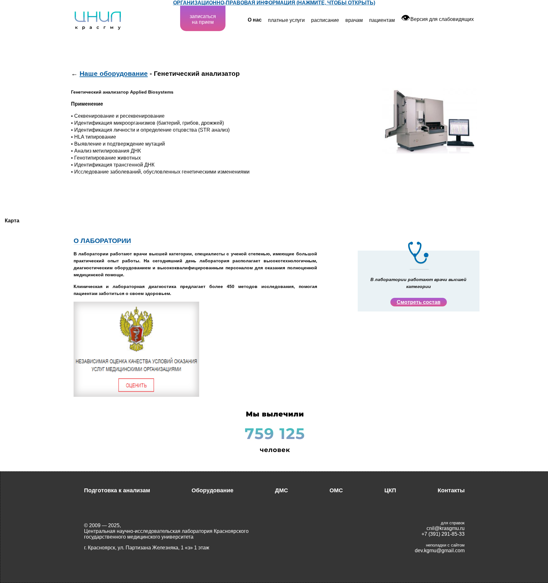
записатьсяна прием (203, 19)
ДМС (281, 490)
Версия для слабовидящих (437, 19)
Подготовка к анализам (117, 490)
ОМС (336, 490)
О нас (255, 20)
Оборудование (212, 490)
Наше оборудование (114, 73)
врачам (354, 20)
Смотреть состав (418, 302)
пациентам (382, 20)
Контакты (451, 490)
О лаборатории (102, 240)
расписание (325, 20)
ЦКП (390, 490)
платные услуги (286, 20)
